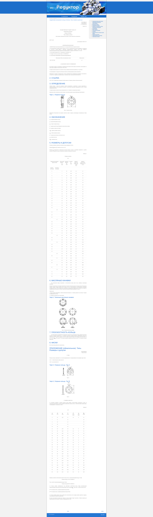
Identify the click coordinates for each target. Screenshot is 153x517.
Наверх (102, 511)
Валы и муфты (95, 29)
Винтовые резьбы (96, 24)
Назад (68, 511)
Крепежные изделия (96, 25)
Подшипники (55, 18)
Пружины (94, 31)
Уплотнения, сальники (96, 30)
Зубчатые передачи (96, 34)
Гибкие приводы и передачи (97, 35)
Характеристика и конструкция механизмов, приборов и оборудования (98, 22)
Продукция (51, 18)
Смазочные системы (96, 36)
